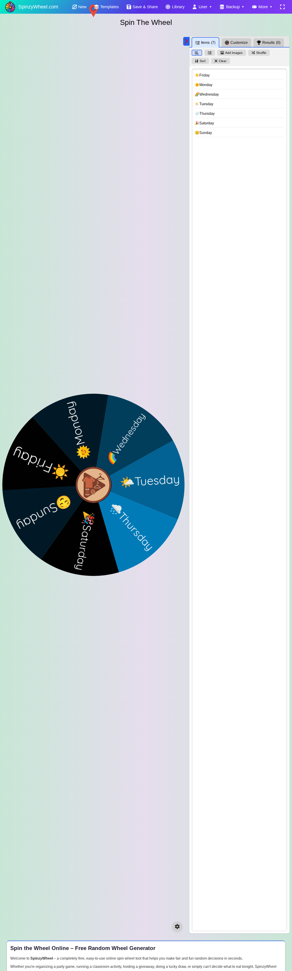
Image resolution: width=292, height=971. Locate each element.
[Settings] (177, 926)
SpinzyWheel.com (38, 7)
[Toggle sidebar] (186, 41)
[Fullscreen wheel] (282, 7)
